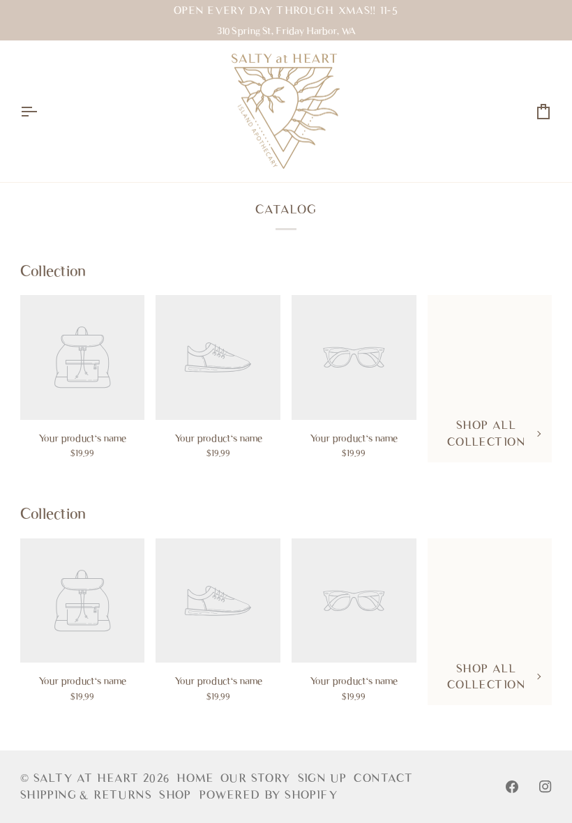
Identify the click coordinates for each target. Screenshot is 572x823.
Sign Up (322, 778)
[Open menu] (41, 111)
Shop (175, 794)
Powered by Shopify (268, 794)
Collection (53, 271)
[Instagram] (545, 786)
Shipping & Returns (86, 794)
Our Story (255, 778)
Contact (383, 778)
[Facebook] (512, 786)
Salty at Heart (88, 778)
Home (194, 778)
